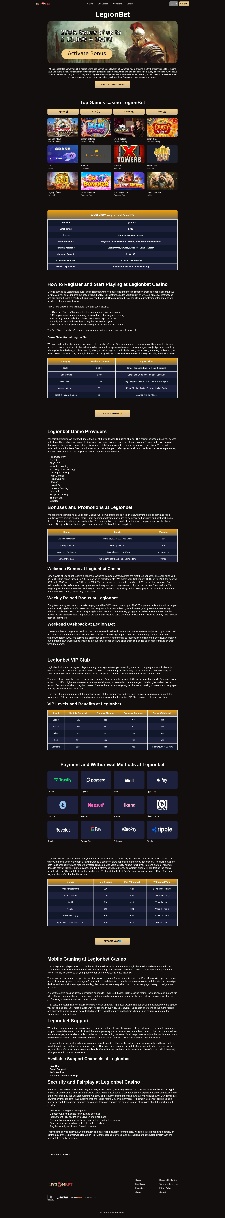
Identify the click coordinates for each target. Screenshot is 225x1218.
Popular (61, 112)
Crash (127, 112)
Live (94, 112)
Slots (160, 112)
